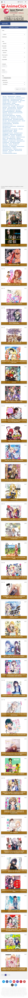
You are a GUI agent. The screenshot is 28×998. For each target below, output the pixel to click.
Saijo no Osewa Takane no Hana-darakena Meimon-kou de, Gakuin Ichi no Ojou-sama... (14, 969)
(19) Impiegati (13, 146)
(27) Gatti (23, 120)
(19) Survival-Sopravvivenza (8, 149)
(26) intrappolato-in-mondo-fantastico (9, 126)
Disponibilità (4, 59)
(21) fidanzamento (6, 142)
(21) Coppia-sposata (12, 141)
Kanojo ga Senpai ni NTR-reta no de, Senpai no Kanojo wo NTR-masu (14, 871)
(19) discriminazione (6, 146)
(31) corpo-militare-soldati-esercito (9, 115)
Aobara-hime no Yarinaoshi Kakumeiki (14, 656)
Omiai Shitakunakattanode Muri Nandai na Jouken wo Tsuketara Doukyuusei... (13, 793)
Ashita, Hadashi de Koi (14, 910)
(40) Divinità (19, 108)
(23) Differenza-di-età (6, 135)
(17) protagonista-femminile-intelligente (10, 153)
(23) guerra (13, 135)
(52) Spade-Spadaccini (7, 103)
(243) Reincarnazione (11, 96)
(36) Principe (5, 112)
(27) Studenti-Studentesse (7, 123)
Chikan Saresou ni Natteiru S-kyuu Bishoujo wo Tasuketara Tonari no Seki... (14, 754)
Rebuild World (14, 617)
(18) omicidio (11, 150)
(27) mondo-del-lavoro (7, 122)
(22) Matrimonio (5, 139)
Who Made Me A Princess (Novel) (14, 636)
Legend (14, 382)
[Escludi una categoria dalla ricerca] (6, 66)
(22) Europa (19, 138)
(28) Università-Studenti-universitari (14, 120)
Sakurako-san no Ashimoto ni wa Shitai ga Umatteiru (14, 205)
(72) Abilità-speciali (6, 99)
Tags (3, 75)
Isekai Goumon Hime (14, 264)
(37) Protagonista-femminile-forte (9, 111)
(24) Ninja (15, 131)
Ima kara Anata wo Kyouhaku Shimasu (14, 773)
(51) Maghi (13, 103)
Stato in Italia (4, 50)
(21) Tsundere (5, 143)
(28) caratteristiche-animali (7, 119)
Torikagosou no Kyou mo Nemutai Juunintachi (14, 538)
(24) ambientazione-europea (8, 130)
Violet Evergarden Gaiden (14, 342)
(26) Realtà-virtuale (20, 126)
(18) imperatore (5, 150)
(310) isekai (5, 96)
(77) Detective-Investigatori (20, 97)
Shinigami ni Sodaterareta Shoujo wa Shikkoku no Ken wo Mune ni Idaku (14, 852)
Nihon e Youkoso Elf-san (14, 950)
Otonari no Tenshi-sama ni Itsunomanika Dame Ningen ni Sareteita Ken (14, 597)
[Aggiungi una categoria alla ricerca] (3, 66)
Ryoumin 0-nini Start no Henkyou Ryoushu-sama (14, 558)
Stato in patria (4, 55)
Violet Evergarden (14, 323)
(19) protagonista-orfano (7, 147)
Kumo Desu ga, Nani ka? (14, 225)
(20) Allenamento (16, 143)
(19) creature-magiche (13, 145)
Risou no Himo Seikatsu (14, 284)
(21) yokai (10, 143)
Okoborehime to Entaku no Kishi (14, 480)
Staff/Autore (4, 36)
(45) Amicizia (5, 107)
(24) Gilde (15, 130)
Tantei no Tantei (14, 245)
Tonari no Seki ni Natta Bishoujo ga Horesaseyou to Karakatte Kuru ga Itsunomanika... (14, 812)
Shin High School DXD (14, 440)
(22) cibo (4, 138)
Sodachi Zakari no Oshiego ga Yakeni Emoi (13, 695)
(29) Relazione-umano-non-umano (17, 118)
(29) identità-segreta (6, 118)
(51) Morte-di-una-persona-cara (8, 104)
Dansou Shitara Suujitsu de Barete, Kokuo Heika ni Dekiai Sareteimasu (14, 675)
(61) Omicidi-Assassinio (15, 100)
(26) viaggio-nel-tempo (7, 127)
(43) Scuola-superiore (12, 107)
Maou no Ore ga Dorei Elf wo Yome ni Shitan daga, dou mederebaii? (14, 421)
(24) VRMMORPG (6, 134)
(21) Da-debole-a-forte (21, 141)
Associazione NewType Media (10, 988)
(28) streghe (5, 120)
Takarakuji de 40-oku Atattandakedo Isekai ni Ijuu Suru (14, 362)
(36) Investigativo (19, 111)
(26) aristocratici (16, 123)
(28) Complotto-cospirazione (18, 119)
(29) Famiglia (19, 116)
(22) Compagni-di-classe (11, 138)
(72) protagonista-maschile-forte (16, 99)
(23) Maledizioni (19, 135)
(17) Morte (10, 151)
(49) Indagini (17, 104)
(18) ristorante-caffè (18, 150)
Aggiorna (18, 89)
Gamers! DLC (14, 499)
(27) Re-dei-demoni (15, 122)
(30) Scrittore (18, 115)
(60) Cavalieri (22, 100)
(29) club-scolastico (12, 116)
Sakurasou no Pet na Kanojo (14, 303)
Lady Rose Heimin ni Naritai (14, 519)
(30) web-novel (5, 116)
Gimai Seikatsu (14, 832)
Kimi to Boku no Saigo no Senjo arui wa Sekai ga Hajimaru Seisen (14, 577)
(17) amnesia (5, 151)
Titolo (3, 30)
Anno (3, 41)
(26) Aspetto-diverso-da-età (7, 124)
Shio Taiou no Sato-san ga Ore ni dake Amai (14, 734)
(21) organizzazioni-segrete (15, 142)
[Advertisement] (14, 170)
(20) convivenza (5, 145)
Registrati (21, 1)
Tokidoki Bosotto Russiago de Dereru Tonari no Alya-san (14, 714)
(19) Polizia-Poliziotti (20, 146)
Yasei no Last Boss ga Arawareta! (14, 460)
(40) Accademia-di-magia (11, 108)
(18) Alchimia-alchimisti (18, 149)
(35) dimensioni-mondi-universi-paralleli (15, 112)
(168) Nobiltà (18, 96)
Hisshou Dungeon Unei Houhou (14, 401)
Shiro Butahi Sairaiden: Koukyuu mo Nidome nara (14, 891)
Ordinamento (4, 80)
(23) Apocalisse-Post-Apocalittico (16, 134)
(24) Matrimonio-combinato (8, 131)
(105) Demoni (5, 97)
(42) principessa (20, 107)
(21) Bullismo (5, 141)
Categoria (4, 64)
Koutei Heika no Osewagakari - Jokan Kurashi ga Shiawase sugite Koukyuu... (14, 930)
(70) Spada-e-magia (6, 100)
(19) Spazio (14, 147)
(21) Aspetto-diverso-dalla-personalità (16, 139)
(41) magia (4, 108)
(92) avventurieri (11, 97)
